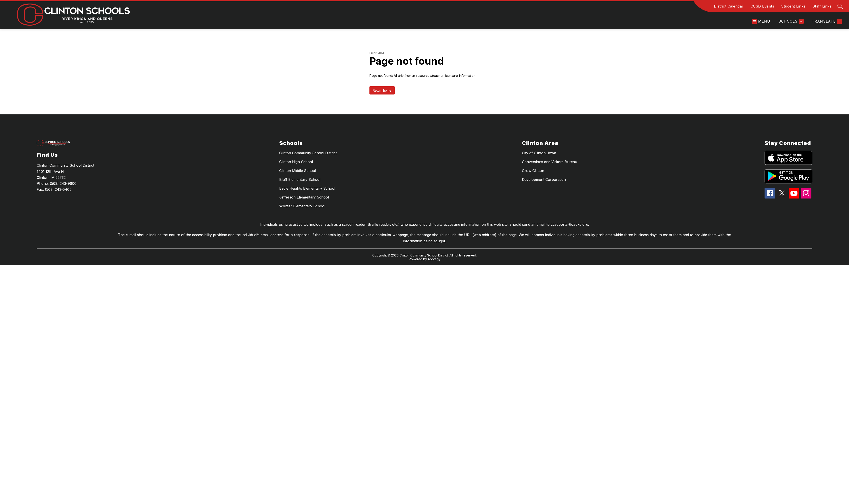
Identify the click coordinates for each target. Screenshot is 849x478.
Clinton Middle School (297, 170)
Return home (382, 90)
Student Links (793, 6)
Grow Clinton (533, 170)
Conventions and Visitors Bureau (549, 162)
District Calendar (729, 6)
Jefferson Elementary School (304, 197)
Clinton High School (296, 162)
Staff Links (822, 6)
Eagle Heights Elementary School (307, 188)
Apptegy (434, 259)
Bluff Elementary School (299, 179)
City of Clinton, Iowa (539, 153)
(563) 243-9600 (63, 183)
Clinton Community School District (308, 153)
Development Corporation (544, 179)
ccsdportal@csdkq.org (569, 224)
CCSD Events (762, 6)
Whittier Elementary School (302, 206)
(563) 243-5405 (58, 189)
